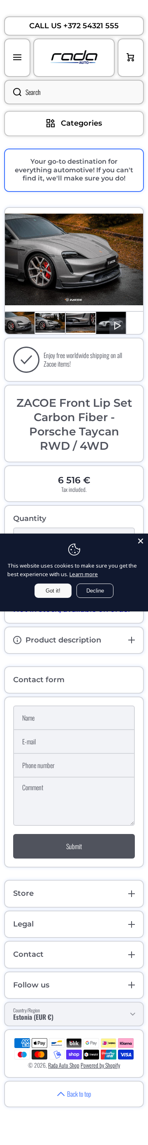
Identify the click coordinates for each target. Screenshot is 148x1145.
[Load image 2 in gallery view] (50, 323)
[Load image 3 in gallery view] (80, 323)
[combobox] (74, 92)
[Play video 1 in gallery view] (111, 323)
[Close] (140, 541)
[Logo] (74, 57)
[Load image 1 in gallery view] (20, 323)
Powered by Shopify (100, 1065)
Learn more (83, 574)
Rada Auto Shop (63, 1065)
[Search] (12, 92)
